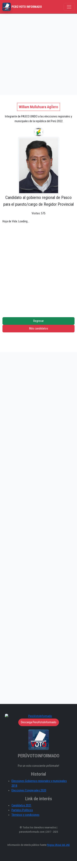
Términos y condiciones (25, 815)
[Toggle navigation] (69, 7)
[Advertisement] (38, 54)
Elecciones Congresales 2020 (28, 790)
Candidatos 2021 (21, 805)
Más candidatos (38, 328)
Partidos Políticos (22, 810)
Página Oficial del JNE (58, 844)
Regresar (38, 321)
